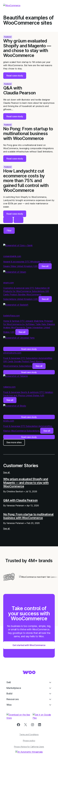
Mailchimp (39, 321)
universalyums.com (12, 352)
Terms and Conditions (29, 734)
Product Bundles (18, 294)
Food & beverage (12, 358)
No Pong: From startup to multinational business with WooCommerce (28, 516)
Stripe (14, 266)
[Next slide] (18, 220)
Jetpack (29, 321)
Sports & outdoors (30, 392)
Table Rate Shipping (45, 324)
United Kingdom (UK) (27, 266)
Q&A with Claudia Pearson (20, 500)
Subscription (41, 288)
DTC (27, 261)
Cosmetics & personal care (16, 288)
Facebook (46, 261)
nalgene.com (9, 386)
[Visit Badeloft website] (15, 304)
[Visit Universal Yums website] (19, 337)
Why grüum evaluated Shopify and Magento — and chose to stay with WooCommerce (26, 482)
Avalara (7, 327)
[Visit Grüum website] (14, 272)
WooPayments (18, 327)
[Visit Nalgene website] (15, 376)
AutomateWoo (45, 358)
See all (45, 266)
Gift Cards (8, 361)
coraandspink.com (12, 256)
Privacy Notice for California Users (29, 746)
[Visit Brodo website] (14, 405)
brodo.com (8, 420)
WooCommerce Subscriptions (17, 366)
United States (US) (35, 395)
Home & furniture (11, 321)
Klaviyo (39, 361)
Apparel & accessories (14, 261)
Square (7, 266)
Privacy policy (29, 740)
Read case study (29, 349)
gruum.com (8, 282)
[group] (29, 55)
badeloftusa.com (11, 315)
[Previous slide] (8, 220)
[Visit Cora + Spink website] (18, 245)
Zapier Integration (35, 327)
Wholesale (35, 261)
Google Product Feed (24, 361)
